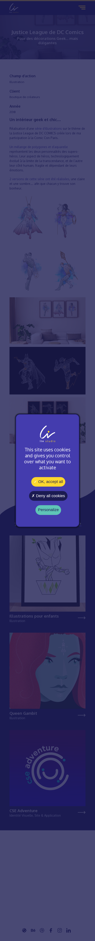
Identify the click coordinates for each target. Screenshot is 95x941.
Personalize (48, 510)
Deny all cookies (50, 496)
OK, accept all (50, 481)
